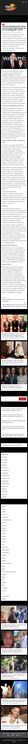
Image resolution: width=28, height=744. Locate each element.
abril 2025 (4, 497)
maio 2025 (4, 494)
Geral (3, 24)
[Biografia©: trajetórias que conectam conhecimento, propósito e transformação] (14, 375)
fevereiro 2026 (5, 470)
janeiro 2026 (5, 473)
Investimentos (5, 552)
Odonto (4, 577)
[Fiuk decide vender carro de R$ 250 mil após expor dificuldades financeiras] (14, 664)
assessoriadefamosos (7, 32)
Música (3, 569)
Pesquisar (4, 394)
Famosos (4, 541)
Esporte (4, 533)
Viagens (4, 599)
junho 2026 (4, 459)
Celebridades (5, 517)
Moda (3, 566)
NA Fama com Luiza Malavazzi (9, 571)
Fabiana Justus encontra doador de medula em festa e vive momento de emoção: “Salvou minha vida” (13, 428)
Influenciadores (5, 549)
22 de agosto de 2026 (16, 338)
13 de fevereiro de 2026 (17, 32)
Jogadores (4, 555)
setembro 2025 (5, 483)
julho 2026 (4, 457)
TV (2, 593)
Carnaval (4, 514)
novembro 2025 (5, 478)
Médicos (4, 560)
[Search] (26, 2)
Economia (4, 525)
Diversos (4, 522)
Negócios (4, 574)
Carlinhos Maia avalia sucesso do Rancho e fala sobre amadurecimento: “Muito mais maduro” (13, 435)
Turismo (4, 590)
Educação (4, 528)
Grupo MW (4, 547)
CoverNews (20, 740)
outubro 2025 (5, 481)
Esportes (4, 536)
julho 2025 (4, 489)
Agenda (4, 506)
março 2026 (4, 467)
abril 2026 (4, 465)
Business (4, 511)
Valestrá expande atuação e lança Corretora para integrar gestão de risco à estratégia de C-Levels (14, 304)
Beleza (3, 509)
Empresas (4, 530)
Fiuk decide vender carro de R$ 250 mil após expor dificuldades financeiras (14, 421)
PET (3, 579)
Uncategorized (5, 596)
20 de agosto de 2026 (16, 389)
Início (4, 733)
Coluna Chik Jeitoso (6, 519)
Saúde (3, 585)
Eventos (4, 539)
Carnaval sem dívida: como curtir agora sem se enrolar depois (13, 299)
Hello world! (19, 445)
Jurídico (4, 558)
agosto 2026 (5, 454)
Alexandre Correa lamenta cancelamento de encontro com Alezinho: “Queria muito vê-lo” (12, 415)
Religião (4, 582)
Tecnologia (4, 588)
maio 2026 (4, 462)
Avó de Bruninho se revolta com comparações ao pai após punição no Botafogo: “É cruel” (13, 409)
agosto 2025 (5, 486)
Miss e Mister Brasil (6, 563)
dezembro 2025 (5, 475)
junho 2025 (4, 491)
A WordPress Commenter (8, 445)
